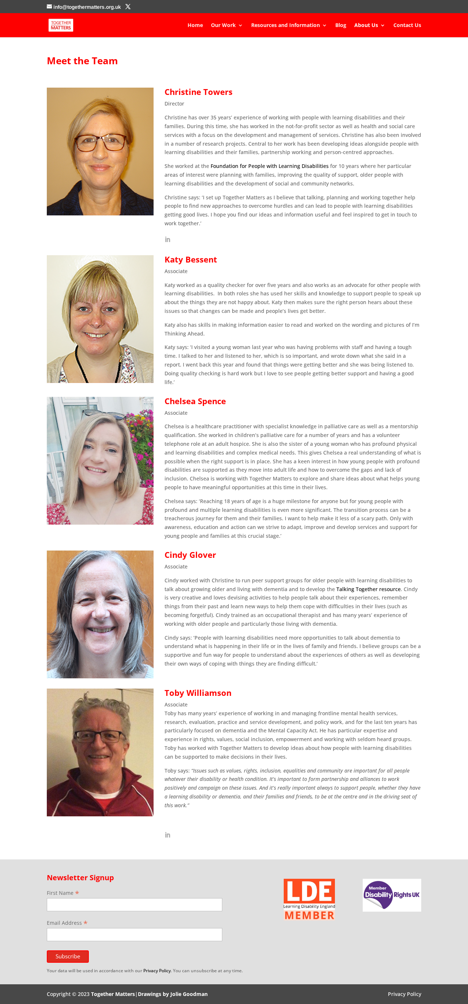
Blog (340, 25)
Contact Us (407, 25)
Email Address (67, 923)
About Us (366, 25)
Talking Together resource (368, 589)
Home (195, 25)
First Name (63, 893)
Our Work (223, 25)
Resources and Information (285, 25)
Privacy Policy (157, 970)
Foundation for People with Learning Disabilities (270, 165)
